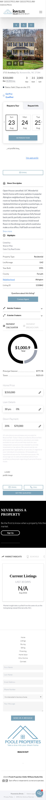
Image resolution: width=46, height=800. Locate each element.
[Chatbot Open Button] (39, 793)
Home (23, 637)
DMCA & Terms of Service (25, 797)
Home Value (23, 655)
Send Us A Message (23, 718)
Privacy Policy (8, 797)
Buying (23, 644)
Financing (23, 651)
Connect (23, 661)
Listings (23, 641)
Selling (23, 648)
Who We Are (23, 658)
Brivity (21, 794)
